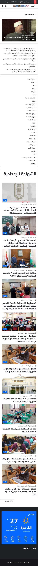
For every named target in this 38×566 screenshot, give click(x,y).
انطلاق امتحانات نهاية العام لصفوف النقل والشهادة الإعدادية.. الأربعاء (19, 370)
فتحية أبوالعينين (31, 270)
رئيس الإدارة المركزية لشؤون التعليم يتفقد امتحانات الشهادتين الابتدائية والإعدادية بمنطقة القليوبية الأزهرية (19, 306)
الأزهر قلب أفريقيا (30, 98)
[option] (19, 30)
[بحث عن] (3, 6)
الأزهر (33, 95)
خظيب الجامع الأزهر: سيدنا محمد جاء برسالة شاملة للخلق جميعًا (19, 59)
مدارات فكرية (31, 161)
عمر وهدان (32, 333)
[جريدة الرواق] (21, 6)
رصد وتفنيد (32, 145)
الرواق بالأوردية (31, 110)
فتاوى (33, 151)
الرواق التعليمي (30, 107)
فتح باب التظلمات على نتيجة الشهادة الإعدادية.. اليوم (19, 430)
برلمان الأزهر (31, 129)
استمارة (33, 82)
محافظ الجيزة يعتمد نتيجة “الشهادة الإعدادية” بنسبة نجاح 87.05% (19, 274)
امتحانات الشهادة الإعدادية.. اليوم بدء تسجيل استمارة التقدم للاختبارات (19, 460)
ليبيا (34, 154)
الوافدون (32, 126)
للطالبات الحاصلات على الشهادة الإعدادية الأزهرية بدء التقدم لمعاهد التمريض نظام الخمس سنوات (19, 210)
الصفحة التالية (9, 501)
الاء (34, 204)
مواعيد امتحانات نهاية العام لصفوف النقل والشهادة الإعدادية (19, 400)
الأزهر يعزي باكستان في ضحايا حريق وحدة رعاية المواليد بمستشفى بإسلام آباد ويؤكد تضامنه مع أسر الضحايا (19, 49)
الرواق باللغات (31, 120)
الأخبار (33, 89)
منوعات (33, 164)
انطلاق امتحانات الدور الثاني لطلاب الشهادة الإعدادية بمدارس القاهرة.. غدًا (20, 491)
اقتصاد (33, 85)
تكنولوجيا (32, 135)
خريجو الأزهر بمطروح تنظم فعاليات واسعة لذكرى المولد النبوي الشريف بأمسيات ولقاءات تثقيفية (19, 54)
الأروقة (33, 92)
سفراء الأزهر (31, 148)
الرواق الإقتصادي (30, 104)
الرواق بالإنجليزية (30, 114)
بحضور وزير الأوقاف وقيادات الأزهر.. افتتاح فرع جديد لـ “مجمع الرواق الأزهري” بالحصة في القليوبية (20, 70)
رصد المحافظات (30, 142)
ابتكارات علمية (31, 79)
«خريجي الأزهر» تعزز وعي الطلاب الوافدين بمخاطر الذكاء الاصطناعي (20, 38)
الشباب (33, 123)
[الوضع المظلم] (6, 6)
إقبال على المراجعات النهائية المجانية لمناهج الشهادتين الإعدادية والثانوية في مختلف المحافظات (19, 338)
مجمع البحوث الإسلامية (28, 157)
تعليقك (33, 132)
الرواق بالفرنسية (30, 117)
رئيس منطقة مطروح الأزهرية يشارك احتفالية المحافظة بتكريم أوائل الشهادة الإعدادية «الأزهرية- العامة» (19, 243)
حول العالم (32, 139)
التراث (33, 101)
